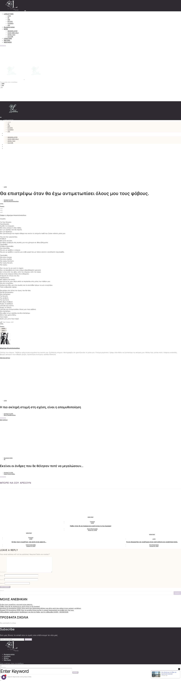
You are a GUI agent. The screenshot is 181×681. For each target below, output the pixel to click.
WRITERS (7, 40)
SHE (9, 19)
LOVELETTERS (8, 14)
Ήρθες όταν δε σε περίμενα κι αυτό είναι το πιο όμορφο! (90, 526)
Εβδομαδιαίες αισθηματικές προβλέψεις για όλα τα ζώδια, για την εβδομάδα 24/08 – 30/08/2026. (34, 612)
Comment (3, 572)
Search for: (3, 667)
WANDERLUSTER (12, 31)
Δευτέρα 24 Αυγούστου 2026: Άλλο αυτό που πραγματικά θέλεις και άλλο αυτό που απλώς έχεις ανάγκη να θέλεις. (40, 608)
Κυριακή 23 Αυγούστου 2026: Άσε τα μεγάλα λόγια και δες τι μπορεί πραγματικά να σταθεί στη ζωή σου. (37, 610)
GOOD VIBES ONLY (13, 33)
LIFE (9, 25)
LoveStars (7, 656)
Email (2, 579)
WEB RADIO (8, 42)
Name (2, 575)
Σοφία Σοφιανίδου (31, 544)
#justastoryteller (9, 27)
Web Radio (7, 660)
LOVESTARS (8, 38)
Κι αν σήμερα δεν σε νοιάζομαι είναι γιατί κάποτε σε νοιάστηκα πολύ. (152, 542)
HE (8, 17)
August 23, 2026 (30, 546)
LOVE (9, 16)
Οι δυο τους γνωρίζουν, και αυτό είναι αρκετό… (29, 542)
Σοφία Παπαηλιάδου (9, 474)
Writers (6, 658)
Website (2, 583)
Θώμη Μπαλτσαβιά (92, 528)
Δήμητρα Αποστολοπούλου (11, 201)
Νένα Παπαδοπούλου (10, 415)
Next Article (4, 420)
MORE (6, 29)
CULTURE (10, 36)
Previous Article (5, 358)
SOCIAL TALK (11, 34)
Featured (30, 537)
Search (2, 590)
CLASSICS (10, 23)
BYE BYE (10, 21)
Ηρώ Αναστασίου (154, 544)
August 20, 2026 (154, 546)
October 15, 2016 (8, 200)
